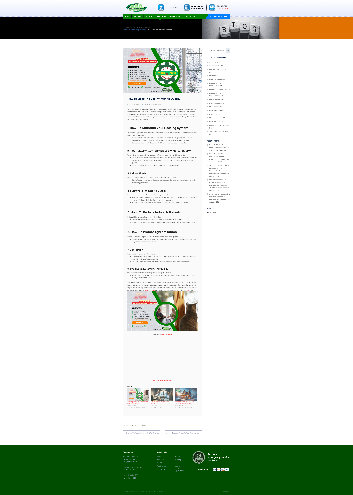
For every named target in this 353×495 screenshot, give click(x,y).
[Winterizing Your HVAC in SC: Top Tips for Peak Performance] (186, 394)
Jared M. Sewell (166, 334)
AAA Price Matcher (218, 16)
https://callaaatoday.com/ (162, 380)
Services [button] (149, 16)
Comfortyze (213, 62)
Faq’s (176, 463)
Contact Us (190, 16)
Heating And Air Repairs (218, 89)
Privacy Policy (225, 491)
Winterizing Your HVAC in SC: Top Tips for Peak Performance (185, 402)
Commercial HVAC (216, 66)
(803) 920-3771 (133, 475)
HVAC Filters (213, 114)
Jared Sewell (135, 104)
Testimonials (161, 466)
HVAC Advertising (215, 103)
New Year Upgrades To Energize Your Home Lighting (182, 433)
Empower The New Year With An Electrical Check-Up (142, 433)
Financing (177, 460)
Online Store (175, 16)
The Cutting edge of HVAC (219, 131)
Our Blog (160, 463)
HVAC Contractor (215, 107)
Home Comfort (215, 99)
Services (177, 456)
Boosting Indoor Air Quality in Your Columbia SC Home (137, 402)
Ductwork (212, 76)
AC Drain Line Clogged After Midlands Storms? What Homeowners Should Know (219, 196)
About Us (160, 460)
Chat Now (174, 8)
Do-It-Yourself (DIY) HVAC (219, 69)
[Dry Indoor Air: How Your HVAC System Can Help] (162, 394)
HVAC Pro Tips (214, 121)
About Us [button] (137, 16)
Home (127, 16)
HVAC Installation (215, 118)
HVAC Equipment (215, 110)
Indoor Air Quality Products (138, 425)
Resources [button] (161, 16)
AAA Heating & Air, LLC (139, 491)
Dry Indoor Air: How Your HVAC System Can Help (160, 402)
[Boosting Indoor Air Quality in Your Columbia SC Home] (138, 394)
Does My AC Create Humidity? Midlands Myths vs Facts (219, 147)
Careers (177, 466)
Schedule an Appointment (179, 470)
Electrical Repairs (215, 79)
